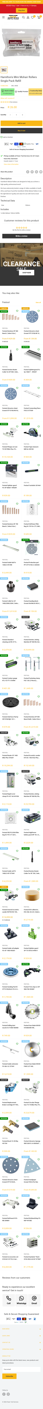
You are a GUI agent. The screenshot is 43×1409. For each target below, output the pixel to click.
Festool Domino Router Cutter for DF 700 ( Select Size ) (32, 872)
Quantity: (3, 115)
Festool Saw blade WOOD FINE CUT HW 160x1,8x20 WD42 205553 (32, 1065)
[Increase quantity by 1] (22, 114)
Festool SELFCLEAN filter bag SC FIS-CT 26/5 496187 (10, 834)
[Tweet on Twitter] (36, 171)
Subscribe (9, 1376)
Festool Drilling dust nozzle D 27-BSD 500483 (10, 1027)
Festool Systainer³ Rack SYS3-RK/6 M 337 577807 (32, 1258)
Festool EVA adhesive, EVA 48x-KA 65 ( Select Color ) (31, 911)
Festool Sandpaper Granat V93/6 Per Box (31, 1181)
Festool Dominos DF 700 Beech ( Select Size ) (10, 525)
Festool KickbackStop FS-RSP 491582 (32, 1219)
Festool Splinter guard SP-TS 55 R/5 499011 (31, 949)
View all (38, 302)
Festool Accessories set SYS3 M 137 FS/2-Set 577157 (10, 1258)
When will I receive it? (8, 98)
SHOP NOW (26, 273)
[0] (38, 17)
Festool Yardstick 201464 (32, 485)
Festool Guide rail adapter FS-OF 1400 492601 (10, 949)
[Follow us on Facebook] (4, 1394)
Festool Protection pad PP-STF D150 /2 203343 (31, 564)
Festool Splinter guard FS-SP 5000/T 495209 (9, 487)
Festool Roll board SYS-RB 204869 (10, 1219)
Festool (5, 328)
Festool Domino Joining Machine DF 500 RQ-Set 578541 (31, 641)
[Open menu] (3, 17)
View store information (11, 164)
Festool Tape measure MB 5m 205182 (31, 448)
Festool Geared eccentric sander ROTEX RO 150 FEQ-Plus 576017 (10, 911)
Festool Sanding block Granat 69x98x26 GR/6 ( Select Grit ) (32, 602)
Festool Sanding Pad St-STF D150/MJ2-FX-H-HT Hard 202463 (10, 988)
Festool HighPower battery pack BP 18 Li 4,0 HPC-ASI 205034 (32, 834)
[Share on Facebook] (27, 171)
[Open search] (23, 17)
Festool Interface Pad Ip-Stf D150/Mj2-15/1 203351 (10, 718)
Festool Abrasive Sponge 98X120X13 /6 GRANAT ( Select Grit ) (32, 1142)
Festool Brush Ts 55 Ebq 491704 (10, 1142)
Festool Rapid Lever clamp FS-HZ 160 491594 (10, 795)
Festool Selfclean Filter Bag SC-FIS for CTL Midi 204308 (32, 525)
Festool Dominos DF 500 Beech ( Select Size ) (10, 332)
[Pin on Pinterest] (32, 171)
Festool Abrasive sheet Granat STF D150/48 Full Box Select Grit (10, 409)
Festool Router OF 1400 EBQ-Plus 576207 (10, 757)
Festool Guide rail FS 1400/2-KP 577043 (9, 872)
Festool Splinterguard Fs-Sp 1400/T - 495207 (32, 371)
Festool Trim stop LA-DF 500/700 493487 (32, 988)
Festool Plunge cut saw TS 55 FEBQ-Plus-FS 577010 (9, 448)
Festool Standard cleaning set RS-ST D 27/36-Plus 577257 (9, 641)
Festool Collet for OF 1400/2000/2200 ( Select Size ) (10, 602)
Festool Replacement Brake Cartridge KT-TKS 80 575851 (10, 1104)
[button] (5, 102)
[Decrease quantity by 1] (10, 114)
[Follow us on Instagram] (8, 1394)
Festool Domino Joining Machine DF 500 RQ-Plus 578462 (32, 795)
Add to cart (21, 123)
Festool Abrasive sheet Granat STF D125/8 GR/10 (9, 1181)
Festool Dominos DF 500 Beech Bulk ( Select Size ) (32, 718)
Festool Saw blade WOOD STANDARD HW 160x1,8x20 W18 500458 (32, 1027)
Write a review (21, 236)
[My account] (28, 17)
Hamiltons (4, 86)
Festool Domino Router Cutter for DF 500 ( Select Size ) (10, 371)
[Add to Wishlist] (17, 311)
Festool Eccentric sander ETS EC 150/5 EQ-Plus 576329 (32, 757)
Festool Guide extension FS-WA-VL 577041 (10, 1065)
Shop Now (21, 10)
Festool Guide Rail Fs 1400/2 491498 (9, 564)
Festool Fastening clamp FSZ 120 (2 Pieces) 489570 (32, 679)
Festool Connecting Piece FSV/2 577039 (32, 409)
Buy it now (21, 131)
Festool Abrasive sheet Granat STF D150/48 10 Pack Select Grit (31, 332)
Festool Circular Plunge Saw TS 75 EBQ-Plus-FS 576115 (32, 1104)
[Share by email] (40, 171)
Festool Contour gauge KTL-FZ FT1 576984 (9, 679)
